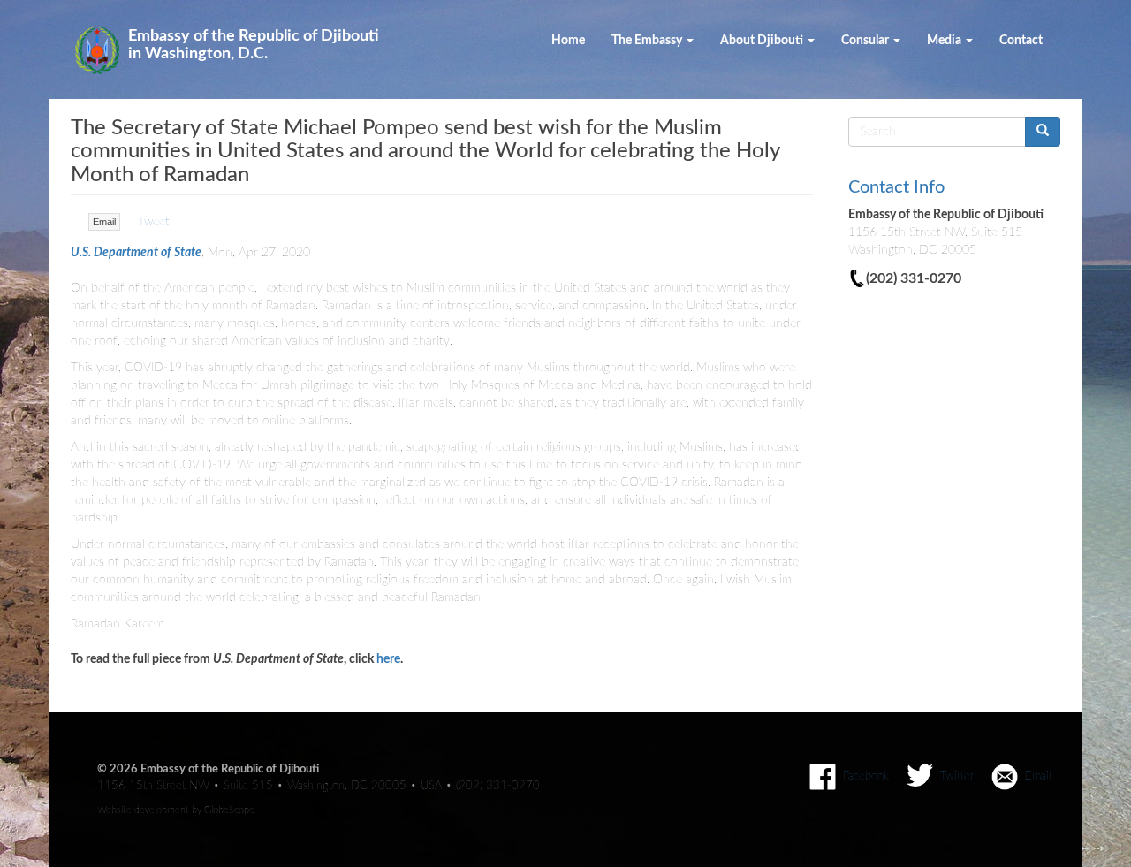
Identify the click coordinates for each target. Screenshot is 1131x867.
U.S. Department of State (136, 253)
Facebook (866, 776)
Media (945, 40)
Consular (866, 40)
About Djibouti (763, 40)
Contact (1021, 40)
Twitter (957, 776)
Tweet (154, 222)
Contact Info (896, 187)
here (388, 659)
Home (568, 40)
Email (104, 222)
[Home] (104, 50)
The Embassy (648, 40)
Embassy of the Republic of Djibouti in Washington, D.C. (253, 45)
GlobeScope (229, 810)
